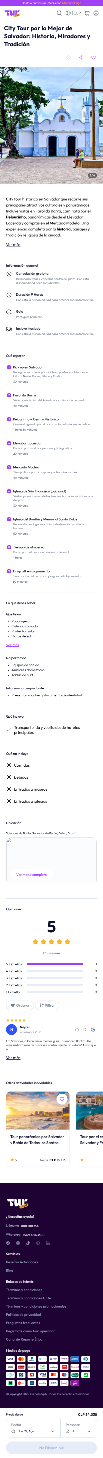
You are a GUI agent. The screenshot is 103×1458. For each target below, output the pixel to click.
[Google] (93, 1030)
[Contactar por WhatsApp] (68, 57)
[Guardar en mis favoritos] (93, 57)
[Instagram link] (18, 1243)
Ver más (13, 244)
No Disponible (51, 1447)
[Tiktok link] (28, 1243)
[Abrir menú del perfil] (96, 13)
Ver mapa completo (31, 874)
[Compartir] (81, 57)
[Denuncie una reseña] (85, 1030)
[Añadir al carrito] (87, 13)
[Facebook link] (8, 1243)
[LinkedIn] (48, 1243)
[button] (51, 860)
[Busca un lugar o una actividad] (59, 13)
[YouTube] (38, 1243)
